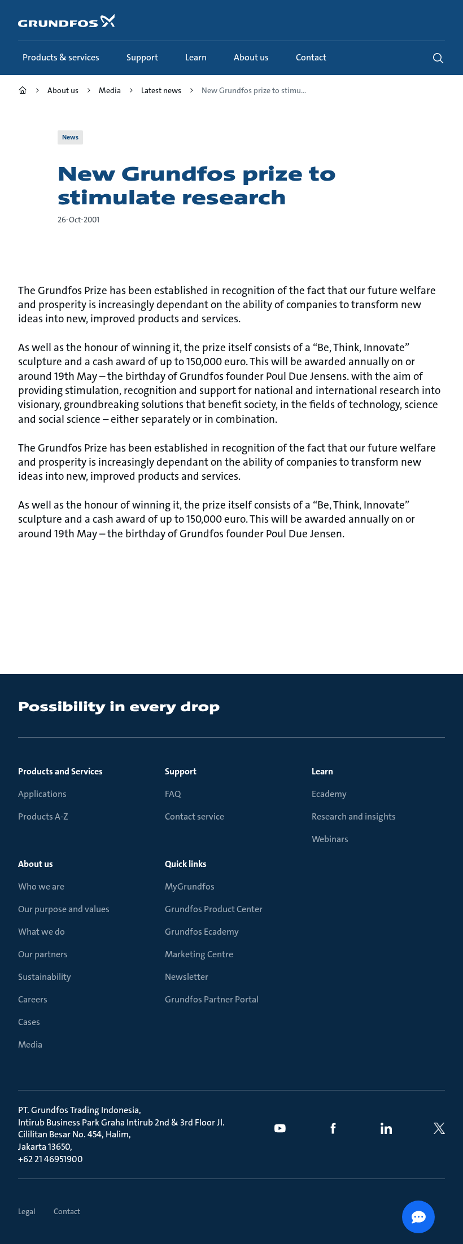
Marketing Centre (199, 954)
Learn (322, 771)
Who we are (41, 886)
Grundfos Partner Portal (212, 999)
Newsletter (186, 977)
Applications (42, 794)
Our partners (43, 954)
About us (35, 864)
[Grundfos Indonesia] (22, 92)
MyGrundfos (190, 886)
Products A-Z (43, 816)
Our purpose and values (64, 909)
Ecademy (329, 794)
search (438, 58)
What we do (41, 932)
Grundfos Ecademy (202, 932)
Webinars (330, 839)
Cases (29, 1022)
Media (30, 1044)
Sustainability (44, 977)
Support (180, 771)
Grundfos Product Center (214, 909)
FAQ (173, 794)
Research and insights (354, 816)
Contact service (194, 816)
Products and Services (60, 771)
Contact (67, 1211)
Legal (27, 1211)
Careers (32, 999)
